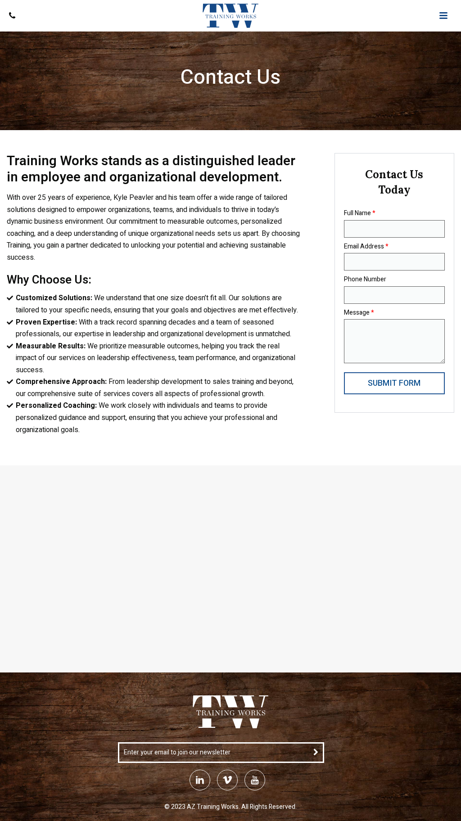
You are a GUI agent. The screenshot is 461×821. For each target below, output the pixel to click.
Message (359, 312)
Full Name (359, 213)
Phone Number (365, 279)
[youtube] (254, 780)
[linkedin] (200, 780)
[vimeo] (227, 780)
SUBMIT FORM (394, 383)
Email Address (366, 246)
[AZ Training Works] (230, 16)
